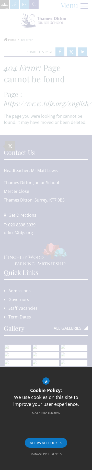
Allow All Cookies (46, 443)
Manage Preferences (46, 454)
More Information (46, 413)
